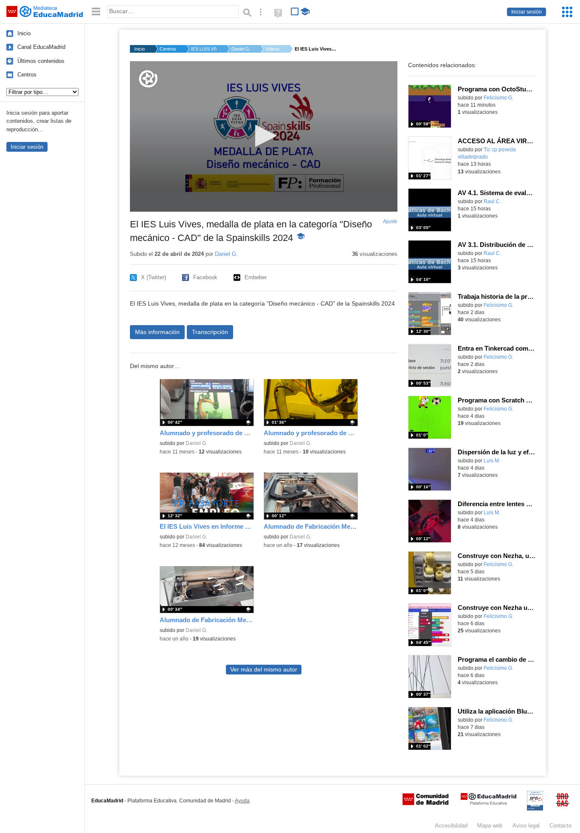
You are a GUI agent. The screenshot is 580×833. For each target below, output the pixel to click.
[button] (263, 135)
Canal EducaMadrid (41, 47)
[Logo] (148, 79)
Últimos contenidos (41, 61)
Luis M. (492, 460)
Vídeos (272, 48)
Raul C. (492, 201)
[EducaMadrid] (488, 803)
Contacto (560, 825)
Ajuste (390, 221)
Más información (157, 332)
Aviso (526, 825)
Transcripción (210, 332)
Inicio (24, 33)
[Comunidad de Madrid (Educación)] (425, 803)
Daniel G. (241, 48)
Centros (27, 74)
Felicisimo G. (498, 97)
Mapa (489, 825)
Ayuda (242, 801)
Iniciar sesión (526, 11)
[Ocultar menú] (96, 11)
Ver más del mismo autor (263, 669)
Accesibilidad (451, 825)
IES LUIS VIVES (204, 48)
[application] (263, 136)
